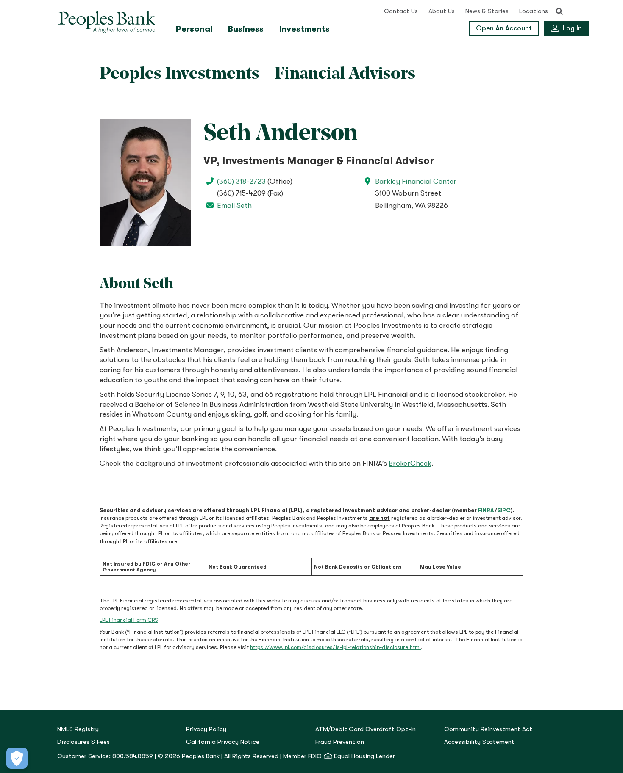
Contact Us (401, 11)
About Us (441, 11)
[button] (559, 11)
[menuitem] (195, 29)
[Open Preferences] (17, 758)
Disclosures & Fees (83, 741)
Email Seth (234, 206)
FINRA (486, 510)
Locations (533, 11)
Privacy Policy (206, 729)
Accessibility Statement (479, 741)
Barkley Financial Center (415, 181)
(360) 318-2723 (241, 181)
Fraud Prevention (339, 741)
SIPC (504, 510)
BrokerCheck (410, 463)
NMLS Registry (78, 729)
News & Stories (487, 11)
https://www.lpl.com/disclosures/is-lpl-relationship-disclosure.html (335, 647)
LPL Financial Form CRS (129, 620)
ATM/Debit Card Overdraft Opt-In (365, 729)
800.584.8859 (132, 756)
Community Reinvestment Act (488, 729)
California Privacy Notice (222, 741)
